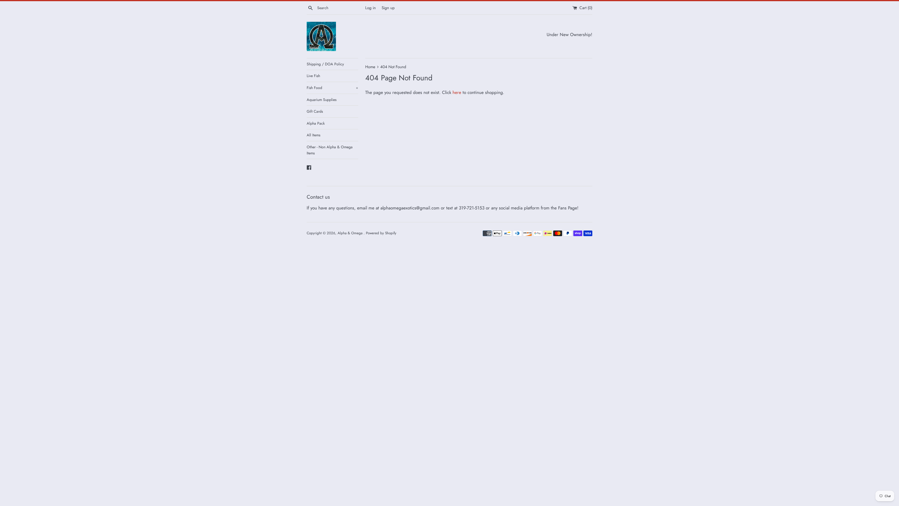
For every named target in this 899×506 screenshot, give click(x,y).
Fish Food (332, 87)
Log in (370, 8)
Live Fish (313, 75)
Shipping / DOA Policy (325, 64)
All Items (313, 135)
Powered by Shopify (381, 233)
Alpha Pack (316, 123)
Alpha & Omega (351, 233)
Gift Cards (315, 111)
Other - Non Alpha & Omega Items (330, 150)
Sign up (388, 8)
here (457, 92)
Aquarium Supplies (321, 99)
